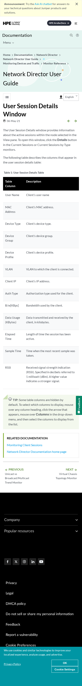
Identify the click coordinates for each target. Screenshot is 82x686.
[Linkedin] (32, 562)
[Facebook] (7, 562)
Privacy (11, 583)
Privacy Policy (12, 664)
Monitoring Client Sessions (24, 445)
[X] (16, 562)
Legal (9, 593)
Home (7, 54)
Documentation (17, 35)
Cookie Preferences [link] (21, 645)
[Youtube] (41, 562)
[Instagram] (24, 562)
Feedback (13, 624)
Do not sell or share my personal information (40, 614)
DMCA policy (16, 604)
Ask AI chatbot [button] (43, 4)
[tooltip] (61, 97)
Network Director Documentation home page (36, 451)
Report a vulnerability (22, 635)
